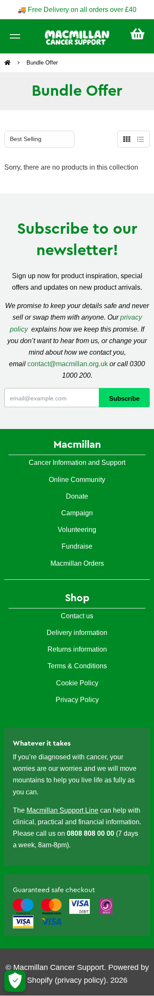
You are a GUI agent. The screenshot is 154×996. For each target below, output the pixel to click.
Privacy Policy (77, 699)
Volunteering (77, 529)
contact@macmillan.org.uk (67, 363)
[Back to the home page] (8, 63)
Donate (77, 496)
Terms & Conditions (77, 666)
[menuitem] (137, 34)
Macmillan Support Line (62, 810)
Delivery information (77, 632)
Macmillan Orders (77, 563)
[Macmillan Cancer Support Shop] (77, 36)
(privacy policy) (80, 980)
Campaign (77, 513)
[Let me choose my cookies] (15, 981)
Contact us (77, 616)
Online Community (77, 479)
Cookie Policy (77, 683)
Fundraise (77, 546)
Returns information (77, 649)
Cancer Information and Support (77, 462)
